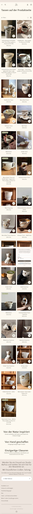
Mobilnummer (19, 257)
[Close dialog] (31, 247)
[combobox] (19, 258)
